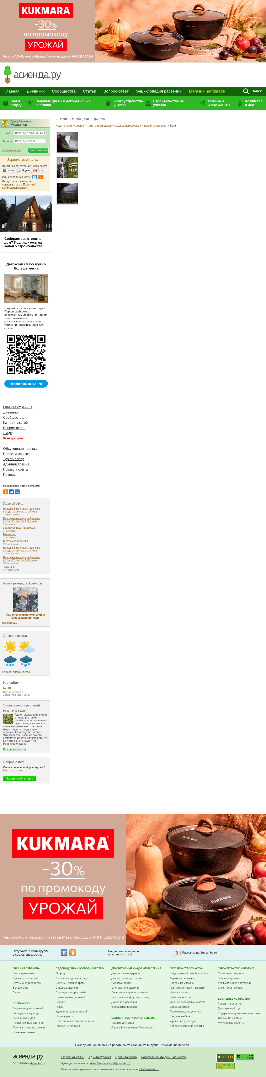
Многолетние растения (125, 987)
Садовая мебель (180, 1016)
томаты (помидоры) (99, 125)
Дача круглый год (229, 1008)
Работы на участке (229, 1003)
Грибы (59, 1006)
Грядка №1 (9, 534)
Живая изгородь (180, 992)
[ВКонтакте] (11, 491)
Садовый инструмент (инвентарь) (132, 1027)
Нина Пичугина (99, 1063)
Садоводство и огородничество (80, 968)
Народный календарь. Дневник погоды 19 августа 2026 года (21, 510)
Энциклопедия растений (159, 91)
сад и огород (64, 125)
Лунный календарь (24, 1018)
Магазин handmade (207, 91)
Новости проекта (16, 454)
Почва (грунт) (64, 1016)
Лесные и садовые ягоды (71, 978)
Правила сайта (15, 469)
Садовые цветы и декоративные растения (63, 103)
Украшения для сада (183, 1021)
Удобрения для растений (71, 1011)
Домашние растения (124, 1002)
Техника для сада (122, 1022)
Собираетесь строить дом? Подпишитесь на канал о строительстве (23, 242)
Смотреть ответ (13, 770)
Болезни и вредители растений (75, 1021)
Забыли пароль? (11, 150)
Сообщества (64, 91)
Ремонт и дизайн (228, 978)
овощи (80, 125)
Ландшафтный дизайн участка (189, 973)
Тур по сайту (13, 459)
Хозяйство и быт (254, 103)
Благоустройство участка (128, 103)
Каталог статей (15, 423)
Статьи (89, 91)
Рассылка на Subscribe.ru (199, 952)
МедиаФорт (37, 1063)
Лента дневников (23, 973)
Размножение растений (70, 997)
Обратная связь (72, 1057)
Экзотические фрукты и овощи (130, 997)
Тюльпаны (9, 566)
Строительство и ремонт (236, 968)
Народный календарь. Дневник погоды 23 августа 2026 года (21, 559)
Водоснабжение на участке (187, 1025)
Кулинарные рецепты (231, 1022)
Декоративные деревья (125, 973)
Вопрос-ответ (116, 91)
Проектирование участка (185, 1011)
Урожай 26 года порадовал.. (19, 527)
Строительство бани (230, 987)
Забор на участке (180, 997)
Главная (12, 91)
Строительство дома (231, 973)
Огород (60, 973)
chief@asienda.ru (119, 1063)
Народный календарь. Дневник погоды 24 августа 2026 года (21, 549)
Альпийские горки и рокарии (187, 987)
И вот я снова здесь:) (15, 541)
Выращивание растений (71, 992)
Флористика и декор (124, 1006)
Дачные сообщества (25, 978)
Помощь (10, 475)
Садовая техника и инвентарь (133, 1017)
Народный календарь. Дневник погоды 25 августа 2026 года (21, 520)
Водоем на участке (182, 982)
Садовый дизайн (180, 1006)
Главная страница (17, 407)
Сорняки (61, 1002)
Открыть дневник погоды (17, 672)
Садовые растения (67, 987)
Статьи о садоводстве (27, 982)
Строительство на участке (168, 103)
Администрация (16, 464)
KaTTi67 (8, 687)
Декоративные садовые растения (136, 968)
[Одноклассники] (5, 491)
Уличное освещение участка (187, 1002)
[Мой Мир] (17, 491)
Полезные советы (24, 1032)
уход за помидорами (128, 125)
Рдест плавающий (14, 710)
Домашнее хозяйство (234, 998)
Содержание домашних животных (239, 1013)
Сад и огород (16, 103)
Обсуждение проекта (20, 449)
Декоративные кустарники (127, 978)
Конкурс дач (13, 438)
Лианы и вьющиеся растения (129, 992)
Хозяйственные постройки (234, 982)
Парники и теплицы (68, 1025)
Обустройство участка (186, 968)
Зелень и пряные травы (70, 982)
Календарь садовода (26, 1013)
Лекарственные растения (28, 1022)
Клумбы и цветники (182, 978)
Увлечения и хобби (229, 1018)
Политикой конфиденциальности (19, 186)
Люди (7, 433)
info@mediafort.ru (149, 1069)
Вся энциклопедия (14, 749)
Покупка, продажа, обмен (29, 1027)
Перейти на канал (23, 383)
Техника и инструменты (219, 103)
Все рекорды (9, 622)
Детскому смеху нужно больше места (26, 266)
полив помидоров (155, 125)
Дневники (36, 91)
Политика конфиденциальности (163, 1057)
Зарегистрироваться (24, 160)
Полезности (21, 1003)
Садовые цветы (121, 982)
